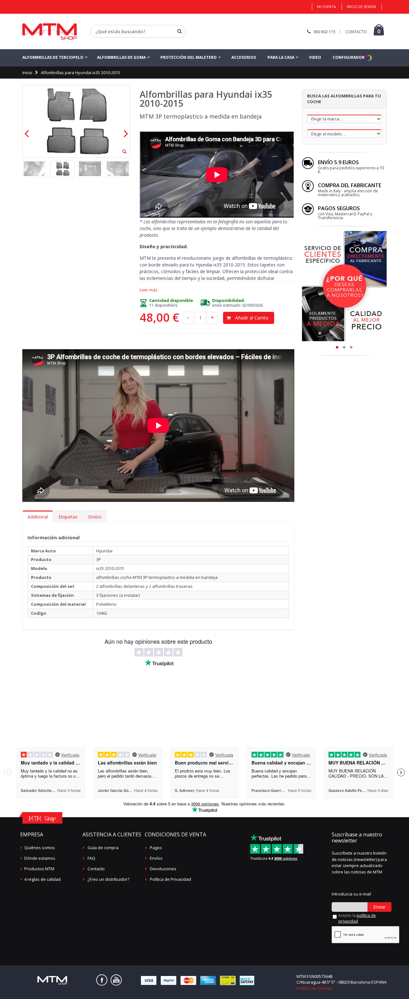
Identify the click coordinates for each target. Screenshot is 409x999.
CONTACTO (356, 32)
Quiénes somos (39, 847)
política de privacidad (357, 918)
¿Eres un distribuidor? (108, 879)
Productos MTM (39, 869)
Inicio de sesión (361, 6)
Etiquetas (68, 517)
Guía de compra (103, 847)
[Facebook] (101, 980)
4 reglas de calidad (42, 879)
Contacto (96, 869)
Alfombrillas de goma (121, 57)
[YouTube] (116, 980)
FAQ (91, 858)
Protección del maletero (188, 57)
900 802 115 (324, 32)
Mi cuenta (326, 6)
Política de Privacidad (170, 879)
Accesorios (243, 57)
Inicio (27, 72)
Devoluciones (163, 869)
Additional (37, 517)
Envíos (95, 517)
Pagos (156, 847)
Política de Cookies (315, 988)
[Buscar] (179, 31)
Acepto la (357, 918)
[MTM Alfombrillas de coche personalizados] (49, 31)
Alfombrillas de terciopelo (52, 57)
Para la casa (280, 57)
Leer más (149, 290)
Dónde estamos (39, 858)
